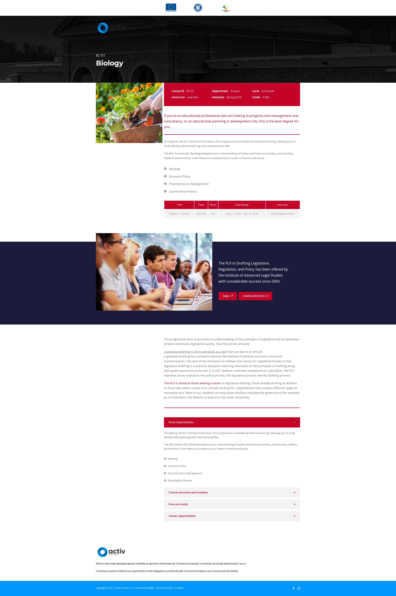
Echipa (247, 26)
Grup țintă (187, 26)
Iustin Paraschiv (164, 587)
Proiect (171, 26)
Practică (205, 26)
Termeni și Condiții (143, 587)
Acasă (157, 26)
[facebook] (294, 588)
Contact (295, 26)
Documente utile (226, 26)
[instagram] (299, 588)
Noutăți (279, 26)
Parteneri (263, 26)
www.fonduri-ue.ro (235, 563)
